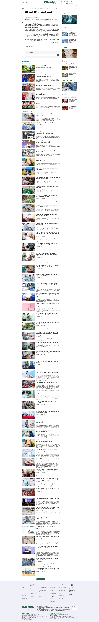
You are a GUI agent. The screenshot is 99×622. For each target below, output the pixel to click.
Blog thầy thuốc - (64, 94)
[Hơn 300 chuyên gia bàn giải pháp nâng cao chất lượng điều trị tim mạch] (28, 492)
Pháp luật (23, 587)
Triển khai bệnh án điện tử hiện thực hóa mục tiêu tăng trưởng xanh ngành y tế (48, 352)
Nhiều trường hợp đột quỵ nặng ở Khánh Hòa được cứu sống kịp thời (46, 275)
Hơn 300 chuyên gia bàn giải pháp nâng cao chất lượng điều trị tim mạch (47, 489)
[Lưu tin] (23, 19)
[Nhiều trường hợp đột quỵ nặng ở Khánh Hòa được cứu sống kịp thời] (28, 278)
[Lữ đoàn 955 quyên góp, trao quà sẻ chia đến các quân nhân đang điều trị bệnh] (28, 462)
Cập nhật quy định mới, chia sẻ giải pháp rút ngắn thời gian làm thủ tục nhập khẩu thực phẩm (48, 569)
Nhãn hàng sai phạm (72, 587)
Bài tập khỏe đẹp (52, 601)
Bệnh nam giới (52, 590)
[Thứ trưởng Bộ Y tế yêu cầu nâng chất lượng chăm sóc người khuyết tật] (28, 218)
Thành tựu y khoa (34, 8)
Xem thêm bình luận (28, 49)
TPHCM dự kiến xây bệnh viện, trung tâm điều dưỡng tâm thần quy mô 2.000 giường (47, 244)
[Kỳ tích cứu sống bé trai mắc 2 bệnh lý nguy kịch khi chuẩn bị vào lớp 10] (28, 540)
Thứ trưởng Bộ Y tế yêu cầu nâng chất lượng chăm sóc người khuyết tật (46, 215)
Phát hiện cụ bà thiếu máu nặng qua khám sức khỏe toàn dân (47, 224)
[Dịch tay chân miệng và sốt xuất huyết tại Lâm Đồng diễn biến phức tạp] (28, 208)
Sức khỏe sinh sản (61, 596)
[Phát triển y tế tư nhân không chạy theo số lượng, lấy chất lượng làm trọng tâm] (28, 144)
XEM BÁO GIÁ (59, 613)
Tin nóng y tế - (38, 116)
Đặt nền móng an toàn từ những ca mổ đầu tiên (47, 342)
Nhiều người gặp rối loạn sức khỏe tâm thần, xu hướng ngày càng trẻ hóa (47, 559)
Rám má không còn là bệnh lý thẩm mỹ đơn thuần (48, 498)
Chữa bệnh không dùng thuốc (42, 591)
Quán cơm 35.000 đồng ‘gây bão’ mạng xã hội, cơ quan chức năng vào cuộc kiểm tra (47, 84)
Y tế (23, 8)
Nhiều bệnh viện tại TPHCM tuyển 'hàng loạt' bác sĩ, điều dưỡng (47, 150)
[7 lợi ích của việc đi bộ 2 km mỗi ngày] (28, 69)
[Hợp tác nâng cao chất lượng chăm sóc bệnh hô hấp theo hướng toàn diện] (28, 415)
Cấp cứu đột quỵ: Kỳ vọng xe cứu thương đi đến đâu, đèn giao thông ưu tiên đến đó (47, 132)
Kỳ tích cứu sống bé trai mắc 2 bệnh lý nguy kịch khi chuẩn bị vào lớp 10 (47, 537)
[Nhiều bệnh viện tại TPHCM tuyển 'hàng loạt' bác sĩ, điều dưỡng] (28, 153)
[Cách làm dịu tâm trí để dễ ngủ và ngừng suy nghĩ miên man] (69, 53)
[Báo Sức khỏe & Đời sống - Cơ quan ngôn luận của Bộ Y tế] (49, 2)
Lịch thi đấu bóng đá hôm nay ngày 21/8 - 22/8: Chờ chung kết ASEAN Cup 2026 (47, 75)
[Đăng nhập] (71, 1)
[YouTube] (64, 1)
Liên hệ (74, 609)
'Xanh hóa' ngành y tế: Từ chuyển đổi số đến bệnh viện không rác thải (48, 323)
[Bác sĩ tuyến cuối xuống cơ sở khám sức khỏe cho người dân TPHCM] (28, 162)
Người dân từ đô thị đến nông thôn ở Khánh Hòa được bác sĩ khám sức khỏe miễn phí (47, 266)
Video (40, 596)
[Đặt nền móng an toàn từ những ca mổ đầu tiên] (28, 346)
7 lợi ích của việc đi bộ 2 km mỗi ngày (45, 65)
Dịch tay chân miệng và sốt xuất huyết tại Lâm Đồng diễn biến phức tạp (47, 206)
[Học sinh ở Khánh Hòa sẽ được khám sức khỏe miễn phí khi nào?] (28, 171)
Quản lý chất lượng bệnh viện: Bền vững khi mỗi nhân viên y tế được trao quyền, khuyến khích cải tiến (47, 295)
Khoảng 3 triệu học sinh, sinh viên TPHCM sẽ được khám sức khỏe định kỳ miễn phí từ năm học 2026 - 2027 (48, 285)
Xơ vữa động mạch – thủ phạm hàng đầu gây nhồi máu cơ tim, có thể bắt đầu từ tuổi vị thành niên (48, 371)
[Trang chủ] (22, 6)
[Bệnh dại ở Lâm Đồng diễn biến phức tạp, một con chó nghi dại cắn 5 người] (28, 181)
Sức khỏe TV (32, 585)
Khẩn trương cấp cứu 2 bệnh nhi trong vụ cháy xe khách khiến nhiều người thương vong (47, 508)
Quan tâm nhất (27, 46)
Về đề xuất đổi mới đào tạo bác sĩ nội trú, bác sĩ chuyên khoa (73, 107)
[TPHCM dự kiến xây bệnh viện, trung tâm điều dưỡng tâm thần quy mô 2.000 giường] (28, 247)
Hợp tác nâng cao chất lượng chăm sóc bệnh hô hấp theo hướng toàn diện (47, 412)
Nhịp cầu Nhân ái (72, 590)
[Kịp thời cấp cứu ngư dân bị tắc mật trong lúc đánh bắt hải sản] (28, 405)
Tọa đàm (31, 587)
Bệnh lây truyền (61, 598)
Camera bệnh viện (54, 8)
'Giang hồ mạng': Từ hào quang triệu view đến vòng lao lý (47, 102)
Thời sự (23, 584)
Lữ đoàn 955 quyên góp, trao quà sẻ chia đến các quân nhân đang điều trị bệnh (47, 459)
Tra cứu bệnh (32, 584)
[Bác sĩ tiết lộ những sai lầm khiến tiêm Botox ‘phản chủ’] (28, 530)
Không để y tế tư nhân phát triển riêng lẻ (45, 122)
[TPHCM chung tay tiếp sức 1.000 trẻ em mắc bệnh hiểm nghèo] (28, 424)
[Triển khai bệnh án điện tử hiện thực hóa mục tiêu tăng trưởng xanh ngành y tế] (28, 355)
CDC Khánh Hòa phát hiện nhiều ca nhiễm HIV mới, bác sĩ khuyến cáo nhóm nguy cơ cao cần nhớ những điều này (47, 334)
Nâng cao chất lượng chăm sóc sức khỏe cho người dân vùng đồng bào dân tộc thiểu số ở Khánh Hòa (46, 254)
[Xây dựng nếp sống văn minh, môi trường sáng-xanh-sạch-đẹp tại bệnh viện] (28, 199)
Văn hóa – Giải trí (72, 591)
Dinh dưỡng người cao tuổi (63, 587)
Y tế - (37, 124)
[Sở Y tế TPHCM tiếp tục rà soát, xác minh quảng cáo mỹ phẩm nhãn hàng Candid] (28, 307)
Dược (31, 591)
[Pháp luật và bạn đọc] (66, 3)
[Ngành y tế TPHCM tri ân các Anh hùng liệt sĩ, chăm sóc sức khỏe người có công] (28, 443)
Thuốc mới (32, 596)
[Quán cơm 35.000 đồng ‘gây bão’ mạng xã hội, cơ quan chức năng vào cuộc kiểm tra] (28, 87)
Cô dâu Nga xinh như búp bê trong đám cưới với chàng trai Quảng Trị (48, 93)
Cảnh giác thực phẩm (62, 590)
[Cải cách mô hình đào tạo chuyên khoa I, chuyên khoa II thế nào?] (65, 101)
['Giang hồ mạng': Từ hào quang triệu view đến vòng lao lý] (28, 105)
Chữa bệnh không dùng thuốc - (41, 67)
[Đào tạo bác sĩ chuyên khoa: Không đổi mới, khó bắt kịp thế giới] (69, 86)
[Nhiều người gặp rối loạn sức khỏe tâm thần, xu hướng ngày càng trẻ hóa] (28, 562)
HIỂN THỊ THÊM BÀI (41, 579)
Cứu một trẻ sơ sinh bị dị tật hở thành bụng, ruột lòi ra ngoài (47, 187)
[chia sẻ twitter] (23, 15)
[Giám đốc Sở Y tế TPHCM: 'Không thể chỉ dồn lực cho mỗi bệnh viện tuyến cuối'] (28, 394)
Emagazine (40, 594)
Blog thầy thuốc (40, 8)
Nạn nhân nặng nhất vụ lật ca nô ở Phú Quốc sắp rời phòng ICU (47, 517)
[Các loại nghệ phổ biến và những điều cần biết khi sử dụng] (65, 68)
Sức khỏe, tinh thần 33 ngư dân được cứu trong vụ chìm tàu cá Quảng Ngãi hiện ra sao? (47, 470)
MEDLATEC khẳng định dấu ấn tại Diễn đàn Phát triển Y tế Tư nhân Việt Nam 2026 (72, 41)
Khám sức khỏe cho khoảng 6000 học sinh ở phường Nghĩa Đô (46, 114)
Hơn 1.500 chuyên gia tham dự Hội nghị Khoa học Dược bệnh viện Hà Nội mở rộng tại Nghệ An (48, 381)
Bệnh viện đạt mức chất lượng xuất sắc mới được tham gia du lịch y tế (69, 26)
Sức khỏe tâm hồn (53, 593)
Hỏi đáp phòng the (61, 595)
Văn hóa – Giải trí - (39, 77)
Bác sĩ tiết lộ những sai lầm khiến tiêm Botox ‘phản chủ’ (46, 527)
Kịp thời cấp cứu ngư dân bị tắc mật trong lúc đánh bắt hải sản (46, 402)
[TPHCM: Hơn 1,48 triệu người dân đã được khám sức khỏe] (28, 365)
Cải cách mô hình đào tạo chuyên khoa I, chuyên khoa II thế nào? (73, 100)
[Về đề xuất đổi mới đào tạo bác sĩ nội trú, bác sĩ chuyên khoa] (65, 108)
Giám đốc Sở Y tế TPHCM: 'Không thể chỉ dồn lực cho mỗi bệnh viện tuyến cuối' (47, 391)
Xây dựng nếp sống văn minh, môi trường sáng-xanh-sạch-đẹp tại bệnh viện (47, 196)
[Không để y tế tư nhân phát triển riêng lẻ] (28, 126)
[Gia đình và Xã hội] (62, 3)
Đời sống (70, 594)
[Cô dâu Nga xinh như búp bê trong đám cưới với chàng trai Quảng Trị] (28, 96)
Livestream (32, 590)
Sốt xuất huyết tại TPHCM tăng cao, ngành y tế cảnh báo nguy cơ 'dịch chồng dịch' (47, 314)
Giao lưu (31, 588)
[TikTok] (61, 1)
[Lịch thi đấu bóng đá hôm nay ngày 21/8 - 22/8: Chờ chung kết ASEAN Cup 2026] (28, 78)
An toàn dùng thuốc (33, 593)
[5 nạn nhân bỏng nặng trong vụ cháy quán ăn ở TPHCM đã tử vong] (28, 453)
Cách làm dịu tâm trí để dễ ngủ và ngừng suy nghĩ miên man (69, 60)
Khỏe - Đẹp (52, 596)
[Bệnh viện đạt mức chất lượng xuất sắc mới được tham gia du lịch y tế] (69, 19)
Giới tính (60, 593)
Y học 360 (51, 584)
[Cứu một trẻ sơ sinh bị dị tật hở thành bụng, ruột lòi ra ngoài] (28, 190)
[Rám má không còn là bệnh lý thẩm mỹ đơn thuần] (28, 502)
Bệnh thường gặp (52, 587)
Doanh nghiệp (71, 588)
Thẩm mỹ (51, 599)
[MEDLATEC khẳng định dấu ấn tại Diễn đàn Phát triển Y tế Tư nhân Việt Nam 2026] (65, 41)
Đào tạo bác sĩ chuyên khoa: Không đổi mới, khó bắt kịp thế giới (69, 93)
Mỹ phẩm (51, 598)
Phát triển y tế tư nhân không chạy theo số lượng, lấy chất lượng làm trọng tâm (47, 141)
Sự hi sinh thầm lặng (47, 8)
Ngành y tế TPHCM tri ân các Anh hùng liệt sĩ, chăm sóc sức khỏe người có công (47, 440)
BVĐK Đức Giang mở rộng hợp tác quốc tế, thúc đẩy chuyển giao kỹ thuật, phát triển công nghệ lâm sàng (47, 548)
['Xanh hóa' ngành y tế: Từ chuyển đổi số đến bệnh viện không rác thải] (28, 326)
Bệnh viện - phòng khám (42, 587)
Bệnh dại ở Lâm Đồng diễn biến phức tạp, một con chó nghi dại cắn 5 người (48, 178)
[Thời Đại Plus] (71, 3)
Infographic (40, 597)
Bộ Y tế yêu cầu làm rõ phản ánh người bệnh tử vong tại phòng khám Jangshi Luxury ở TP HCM (73, 34)
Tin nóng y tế (28, 8)
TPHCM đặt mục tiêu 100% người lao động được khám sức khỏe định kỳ (47, 430)
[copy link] (23, 17)
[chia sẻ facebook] (23, 12)
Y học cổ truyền (67, 47)
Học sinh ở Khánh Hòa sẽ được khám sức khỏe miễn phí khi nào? (47, 169)
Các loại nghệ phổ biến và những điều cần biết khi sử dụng (73, 67)
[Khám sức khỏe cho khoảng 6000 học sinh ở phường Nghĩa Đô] (28, 117)
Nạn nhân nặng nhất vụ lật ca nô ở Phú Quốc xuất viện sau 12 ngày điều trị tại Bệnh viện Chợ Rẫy (47, 479)
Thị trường (71, 585)
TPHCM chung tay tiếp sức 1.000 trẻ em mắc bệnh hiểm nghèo (46, 421)
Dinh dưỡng (60, 584)
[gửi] (58, 55)
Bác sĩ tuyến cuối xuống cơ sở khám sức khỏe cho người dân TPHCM (48, 159)
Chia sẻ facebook (25, 61)
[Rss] (76, 606)
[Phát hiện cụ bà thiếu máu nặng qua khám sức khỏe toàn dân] (28, 227)
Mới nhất (32, 46)
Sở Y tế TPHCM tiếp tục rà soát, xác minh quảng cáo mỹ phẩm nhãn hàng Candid (47, 304)
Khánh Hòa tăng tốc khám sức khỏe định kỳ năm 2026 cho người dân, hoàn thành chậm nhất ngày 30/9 (47, 234)
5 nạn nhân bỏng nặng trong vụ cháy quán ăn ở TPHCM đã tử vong (47, 450)
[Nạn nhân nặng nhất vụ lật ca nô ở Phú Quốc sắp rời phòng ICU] (28, 520)
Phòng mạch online (72, 584)
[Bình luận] (23, 22)
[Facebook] (73, 606)
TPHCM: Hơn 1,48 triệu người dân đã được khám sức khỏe (47, 362)
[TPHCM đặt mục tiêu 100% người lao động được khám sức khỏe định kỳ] (28, 433)
